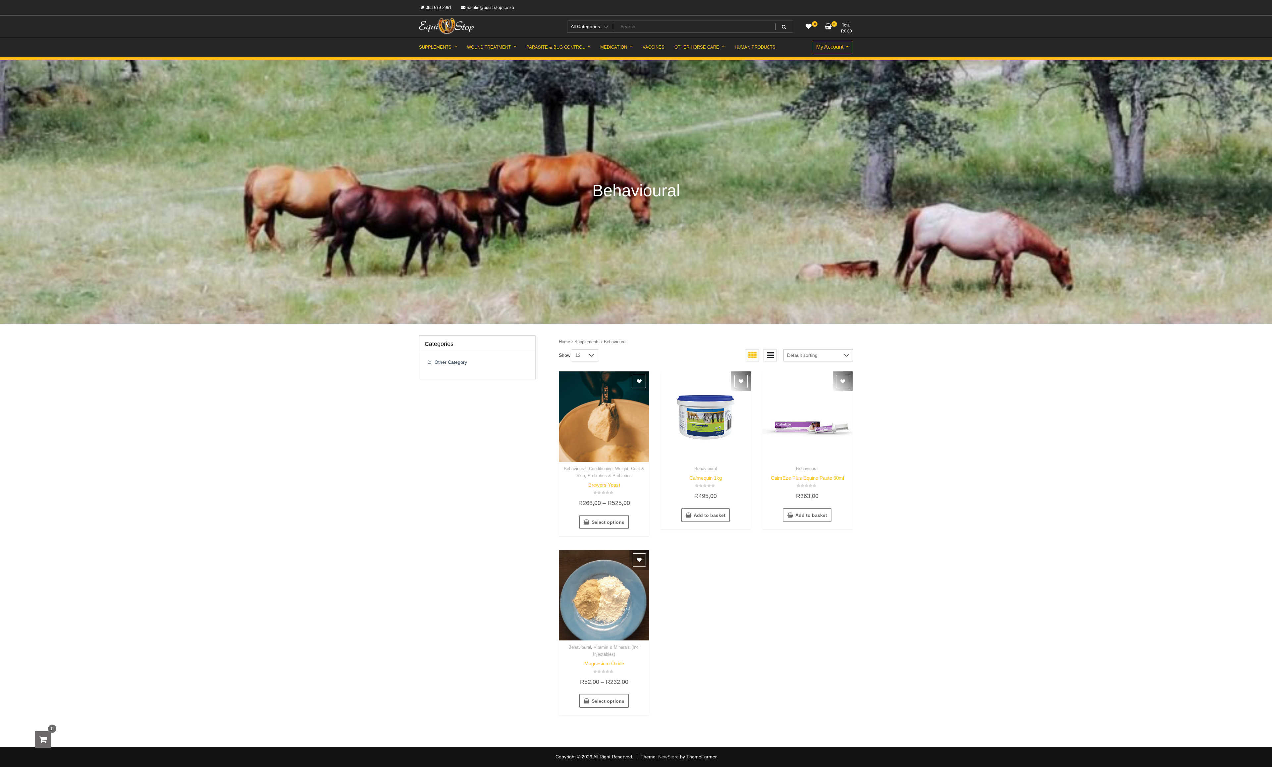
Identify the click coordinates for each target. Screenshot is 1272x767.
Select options (608, 522)
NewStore (668, 756)
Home (564, 341)
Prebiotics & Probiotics (610, 475)
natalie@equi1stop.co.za (489, 7)
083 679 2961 (437, 7)
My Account (830, 47)
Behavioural (575, 468)
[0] (43, 739)
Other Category (451, 362)
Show (564, 355)
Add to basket (709, 515)
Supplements (587, 341)
